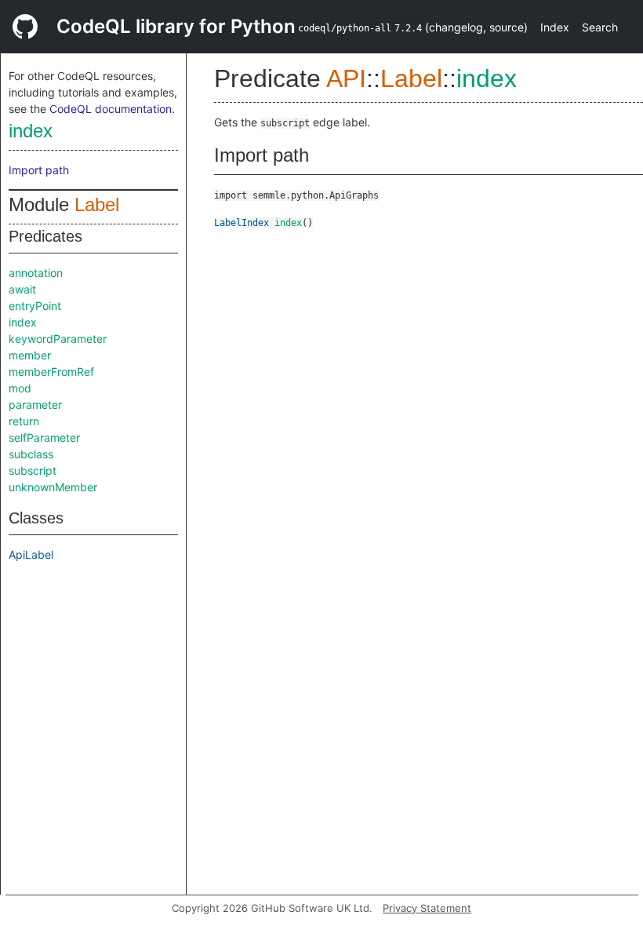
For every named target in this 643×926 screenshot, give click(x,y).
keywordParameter (58, 338)
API (346, 78)
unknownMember (53, 487)
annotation (36, 272)
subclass (31, 454)
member (30, 355)
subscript (32, 470)
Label (96, 204)
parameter (35, 404)
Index (554, 27)
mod (20, 388)
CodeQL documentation (110, 108)
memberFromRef (51, 371)
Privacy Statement (427, 908)
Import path (39, 170)
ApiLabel (31, 554)
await (22, 289)
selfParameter (44, 437)
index (31, 130)
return (24, 421)
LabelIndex (241, 222)
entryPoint (35, 305)
